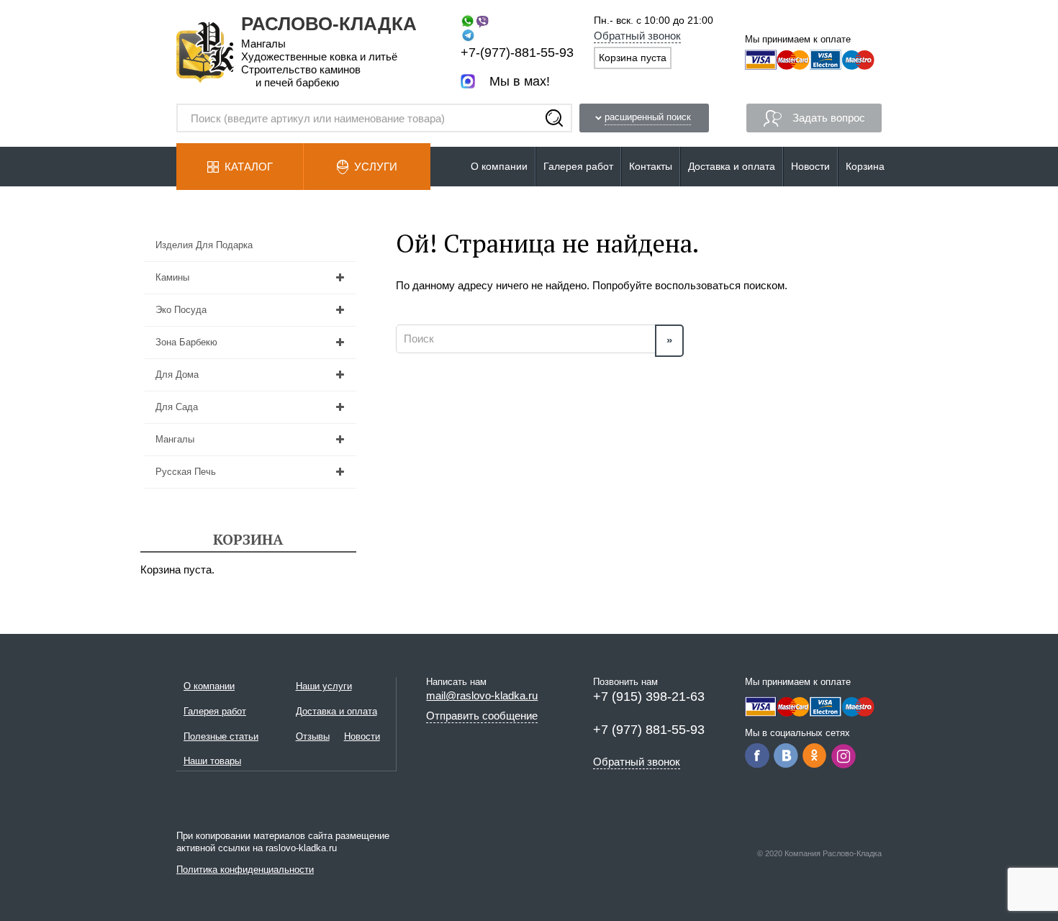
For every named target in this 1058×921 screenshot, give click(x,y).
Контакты (650, 166)
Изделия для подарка (204, 245)
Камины (172, 277)
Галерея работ (578, 166)
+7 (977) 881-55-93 (649, 729)
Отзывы (313, 736)
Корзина (865, 166)
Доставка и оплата (731, 166)
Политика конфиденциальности (245, 869)
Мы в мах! (519, 81)
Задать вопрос (828, 118)
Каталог (249, 166)
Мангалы (174, 439)
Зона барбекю (186, 342)
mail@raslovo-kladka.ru (482, 695)
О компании (499, 166)
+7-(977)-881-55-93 (517, 52)
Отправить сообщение (482, 715)
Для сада (176, 406)
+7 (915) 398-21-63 (649, 696)
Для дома (177, 374)
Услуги (375, 166)
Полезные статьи (221, 736)
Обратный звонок (637, 36)
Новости (810, 166)
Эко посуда (181, 309)
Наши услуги (324, 686)
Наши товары (212, 761)
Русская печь (185, 471)
